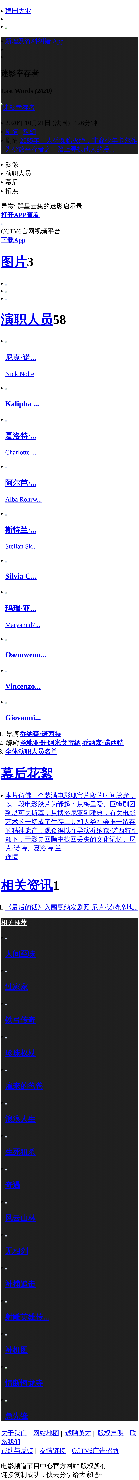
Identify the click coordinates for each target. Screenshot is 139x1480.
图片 (14, 262)
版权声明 (111, 1433)
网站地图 (46, 1433)
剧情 (11, 131)
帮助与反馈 (17, 1450)
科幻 (29, 131)
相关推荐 (14, 922)
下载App (13, 240)
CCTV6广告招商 (95, 1450)
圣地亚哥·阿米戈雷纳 (50, 742)
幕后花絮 (27, 773)
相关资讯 (27, 885)
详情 (11, 856)
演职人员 (27, 319)
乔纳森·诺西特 (40, 734)
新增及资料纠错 (34, 41)
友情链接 (53, 1450)
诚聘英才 (78, 1433)
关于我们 (14, 1433)
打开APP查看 (20, 215)
